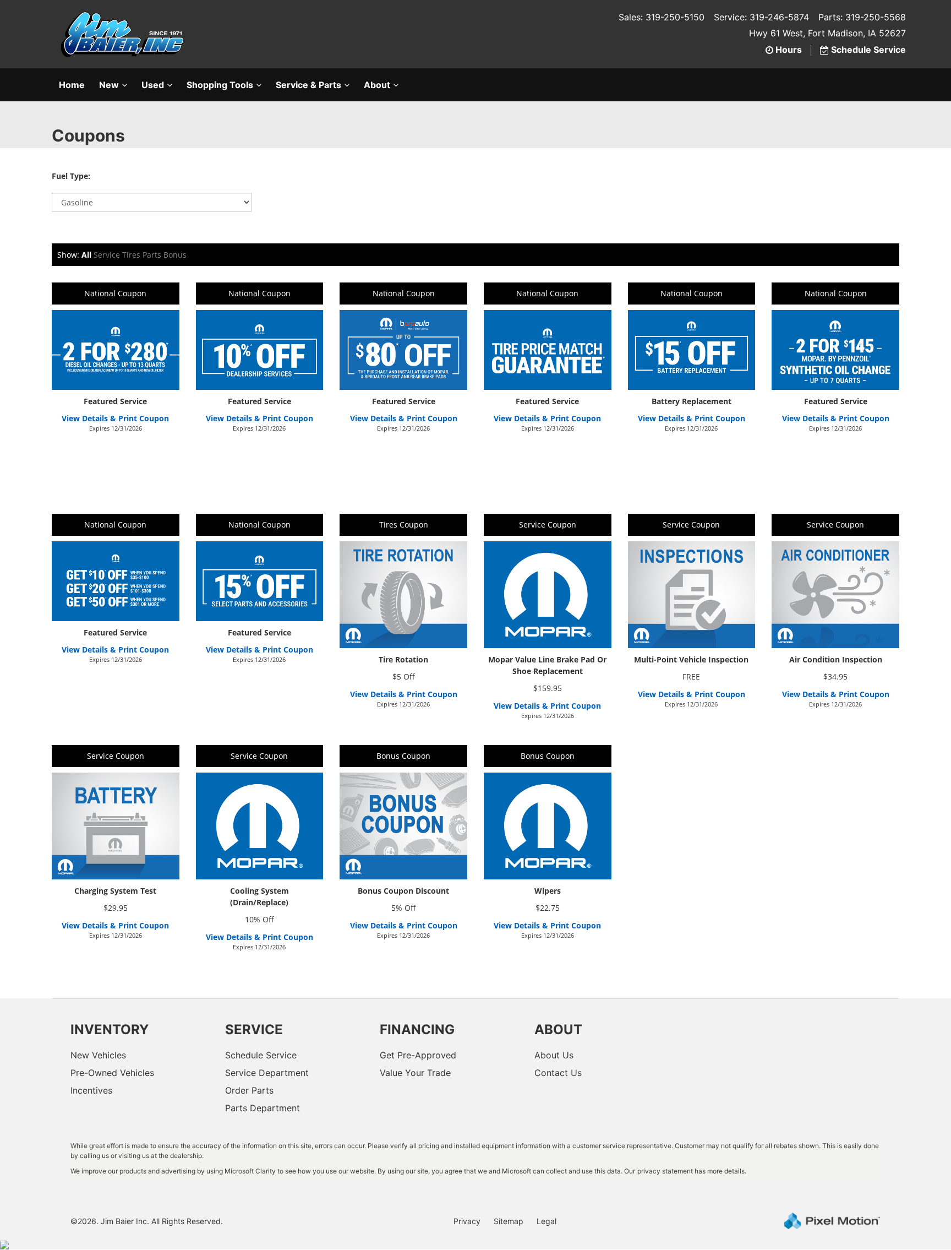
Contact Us (558, 1072)
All (86, 254)
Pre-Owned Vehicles (112, 1072)
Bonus (175, 254)
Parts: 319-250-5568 (862, 17)
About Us (553, 1055)
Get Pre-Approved (418, 1055)
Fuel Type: (71, 176)
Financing (417, 1029)
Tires (131, 254)
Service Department (267, 1072)
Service (107, 254)
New (109, 84)
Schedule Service (261, 1055)
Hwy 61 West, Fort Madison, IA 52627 (827, 33)
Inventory (109, 1029)
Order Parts (249, 1090)
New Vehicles (98, 1055)
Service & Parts (308, 84)
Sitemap (508, 1221)
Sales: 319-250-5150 (661, 17)
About (377, 84)
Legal (546, 1221)
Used (152, 84)
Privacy (466, 1221)
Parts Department (262, 1107)
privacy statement (665, 1171)
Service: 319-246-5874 (761, 17)
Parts (152, 254)
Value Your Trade (415, 1072)
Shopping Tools (220, 84)
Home (72, 84)
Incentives (91, 1090)
